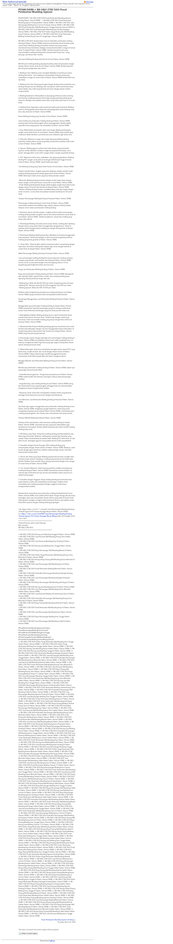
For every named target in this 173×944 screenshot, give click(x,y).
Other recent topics (29, 933)
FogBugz (52, 941)
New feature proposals (14, 2)
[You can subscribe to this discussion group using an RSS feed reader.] (85, 2)
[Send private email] (74, 920)
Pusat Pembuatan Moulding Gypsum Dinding (57, 920)
